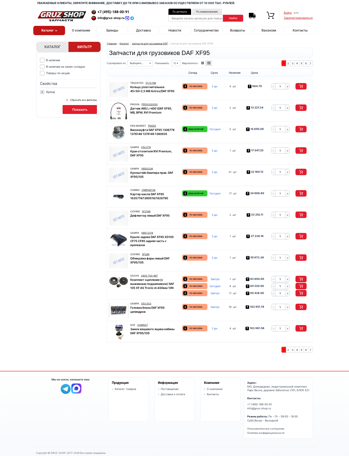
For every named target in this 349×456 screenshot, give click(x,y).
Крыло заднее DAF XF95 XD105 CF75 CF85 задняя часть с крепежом (152, 241)
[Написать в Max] (76, 388)
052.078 (146, 147)
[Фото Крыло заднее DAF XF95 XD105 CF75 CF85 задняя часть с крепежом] (118, 239)
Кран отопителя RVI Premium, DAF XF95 (151, 153)
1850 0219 (147, 232)
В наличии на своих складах (65, 66)
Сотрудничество (206, 30)
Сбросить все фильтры (83, 99)
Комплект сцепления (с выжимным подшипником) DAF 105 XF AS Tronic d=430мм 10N (152, 284)
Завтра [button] (214, 279)
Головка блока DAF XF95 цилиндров (147, 309)
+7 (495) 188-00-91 (259, 404)
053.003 (146, 303)
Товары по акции (58, 73)
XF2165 (146, 211)
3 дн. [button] (215, 86)
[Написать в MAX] (127, 18)
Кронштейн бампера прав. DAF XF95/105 (151, 174)
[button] (49, 30)
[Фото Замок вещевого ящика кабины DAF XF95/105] (118, 331)
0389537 (142, 324)
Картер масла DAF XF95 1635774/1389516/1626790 (149, 196)
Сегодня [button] (214, 129)
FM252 (152, 125)
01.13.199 (151, 82)
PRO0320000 (150, 104)
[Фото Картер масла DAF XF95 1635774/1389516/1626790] (118, 196)
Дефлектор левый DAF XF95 (150, 215)
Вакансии (269, 30)
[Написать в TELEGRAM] (132, 18)
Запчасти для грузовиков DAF (150, 43)
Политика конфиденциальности (265, 432)
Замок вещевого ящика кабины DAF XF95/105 (152, 331)
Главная (112, 43)
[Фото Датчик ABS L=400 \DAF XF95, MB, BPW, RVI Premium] (118, 111)
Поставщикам (169, 389)
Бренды (112, 30)
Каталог (124, 43)
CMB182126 (148, 190)
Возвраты (237, 30)
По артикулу (179, 11)
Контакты (300, 30)
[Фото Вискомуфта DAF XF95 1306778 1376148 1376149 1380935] (118, 132)
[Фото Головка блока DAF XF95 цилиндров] (118, 310)
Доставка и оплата (172, 394)
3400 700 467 (149, 275)
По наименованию (207, 11)
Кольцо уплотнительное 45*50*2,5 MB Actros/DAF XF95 (152, 89)
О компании (81, 30)
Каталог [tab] (52, 47)
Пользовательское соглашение (265, 428)
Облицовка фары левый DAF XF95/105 (150, 260)
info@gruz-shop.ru (259, 408)
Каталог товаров (125, 389)
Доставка (143, 30)
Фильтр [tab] (84, 47)
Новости (174, 30)
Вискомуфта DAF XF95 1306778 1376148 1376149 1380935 (152, 132)
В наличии (53, 60)
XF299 (145, 254)
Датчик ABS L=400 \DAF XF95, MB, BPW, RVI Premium (151, 110)
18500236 (147, 168)
